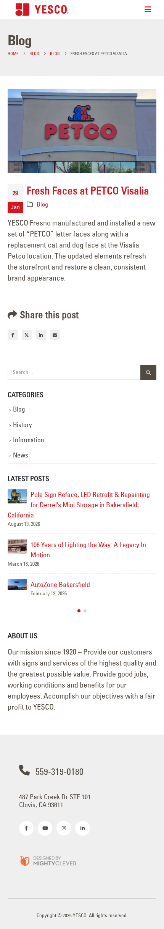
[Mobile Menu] (148, 9)
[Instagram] (63, 828)
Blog (42, 204)
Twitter (27, 335)
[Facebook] (26, 828)
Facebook (13, 335)
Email (55, 335)
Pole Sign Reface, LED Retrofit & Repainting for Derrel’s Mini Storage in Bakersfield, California (79, 504)
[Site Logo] (42, 9)
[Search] (148, 372)
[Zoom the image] (47, 860)
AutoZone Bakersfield (60, 584)
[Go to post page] (17, 496)
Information (28, 440)
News (20, 455)
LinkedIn (41, 335)
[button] (79, 610)
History (22, 425)
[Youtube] (45, 828)
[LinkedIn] (82, 828)
